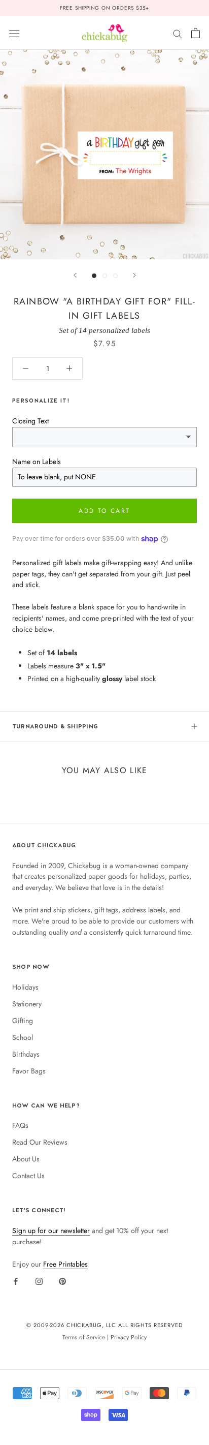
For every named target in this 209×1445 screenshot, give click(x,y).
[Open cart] (195, 33)
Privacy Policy (129, 1337)
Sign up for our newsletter (51, 1230)
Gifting (22, 1021)
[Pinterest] (62, 1280)
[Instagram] (39, 1280)
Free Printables (65, 1264)
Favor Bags (29, 1071)
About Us (26, 1159)
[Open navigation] (14, 33)
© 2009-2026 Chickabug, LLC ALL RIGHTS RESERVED (104, 1325)
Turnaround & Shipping (55, 726)
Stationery (27, 1004)
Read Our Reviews (39, 1142)
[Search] (177, 32)
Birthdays (26, 1054)
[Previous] (75, 275)
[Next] (134, 275)
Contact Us (28, 1176)
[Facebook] (15, 1280)
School (22, 1037)
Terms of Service (83, 1337)
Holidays (25, 987)
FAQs (20, 1125)
